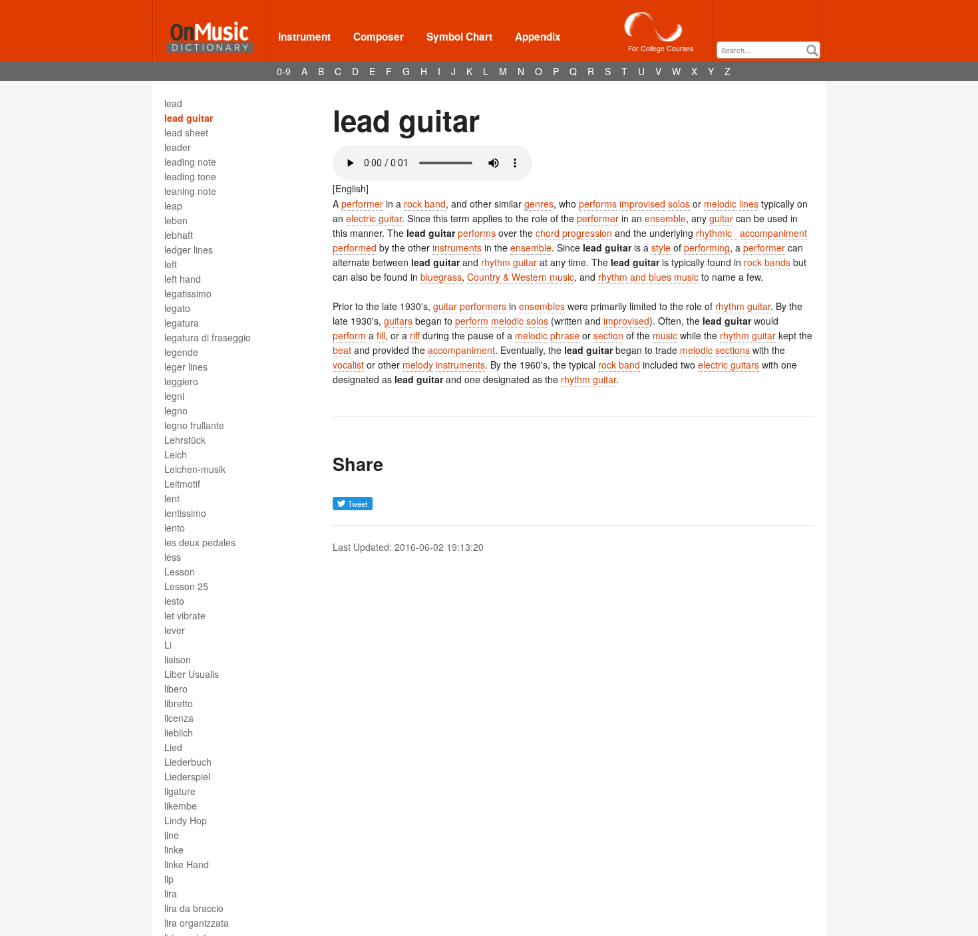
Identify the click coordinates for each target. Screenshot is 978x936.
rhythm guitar (509, 262)
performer (362, 203)
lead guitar (188, 117)
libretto (178, 703)
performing (707, 247)
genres (539, 203)
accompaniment (773, 232)
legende (181, 352)
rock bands (767, 262)
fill (381, 335)
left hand (182, 278)
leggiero (181, 381)
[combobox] (768, 50)
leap (173, 205)
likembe (180, 805)
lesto (174, 600)
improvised (642, 203)
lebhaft (178, 234)
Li (168, 644)
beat (342, 350)
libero (176, 688)
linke (174, 849)
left (170, 264)
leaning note (190, 191)
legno (176, 410)
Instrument (304, 36)
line (171, 835)
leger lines (186, 366)
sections (732, 350)
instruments (457, 247)
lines (748, 203)
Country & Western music (520, 276)
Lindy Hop (185, 820)
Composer (378, 36)
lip (169, 878)
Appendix (538, 36)
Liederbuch (188, 761)
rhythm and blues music (648, 276)
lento (174, 527)
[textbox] (772, 50)
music (665, 335)
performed (355, 247)
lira (170, 893)
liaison (177, 659)
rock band (425, 203)
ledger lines (188, 249)
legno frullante (194, 425)
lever (174, 630)
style (661, 247)
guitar (721, 218)
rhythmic (716, 232)
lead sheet (186, 132)
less (172, 556)
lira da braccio (194, 908)
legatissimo (188, 293)
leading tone (190, 176)
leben (176, 220)
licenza (179, 717)
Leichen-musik (195, 469)
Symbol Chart (459, 36)
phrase (564, 335)
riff (415, 335)
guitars (398, 320)
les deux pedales (200, 542)
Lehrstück (185, 439)
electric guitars (728, 364)
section (608, 335)
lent (172, 498)
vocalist (348, 364)
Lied (173, 747)
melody (418, 364)
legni (174, 395)
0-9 (284, 71)
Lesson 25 (186, 586)
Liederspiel (187, 776)
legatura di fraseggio (207, 337)
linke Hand (186, 864)
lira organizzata (196, 922)
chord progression (574, 232)
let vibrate (185, 615)
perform (471, 320)
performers (483, 306)
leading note (190, 161)
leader (177, 147)
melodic (720, 203)
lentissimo (185, 513)
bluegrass (441, 276)
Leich (175, 454)
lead (173, 103)
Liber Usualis (191, 674)
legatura (181, 322)
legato (177, 308)
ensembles (542, 306)
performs (598, 203)
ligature (180, 791)
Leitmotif (182, 483)
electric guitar (374, 218)
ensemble (665, 218)
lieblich (178, 732)
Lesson (179, 571)
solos (679, 203)
